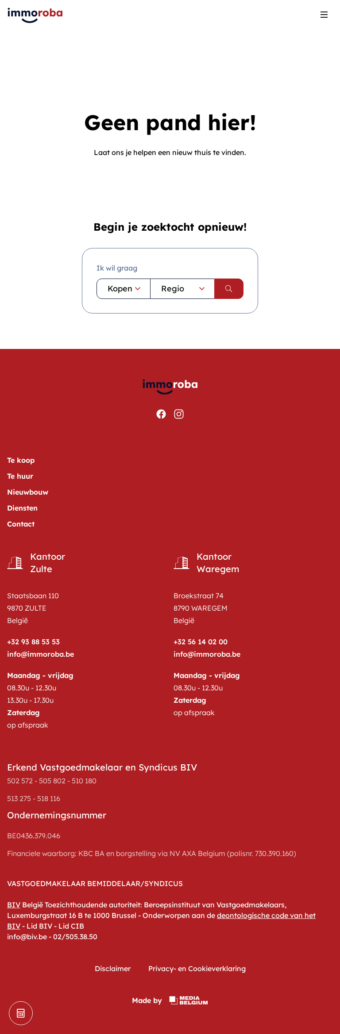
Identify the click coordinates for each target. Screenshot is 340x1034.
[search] (228, 289)
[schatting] (21, 1013)
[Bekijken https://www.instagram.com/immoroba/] (179, 414)
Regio (172, 288)
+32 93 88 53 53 (33, 641)
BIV (13, 904)
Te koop (21, 460)
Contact (21, 523)
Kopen (120, 288)
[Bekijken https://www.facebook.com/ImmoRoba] (161, 414)
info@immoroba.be (40, 654)
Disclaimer (113, 968)
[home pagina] (35, 14)
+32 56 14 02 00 (201, 641)
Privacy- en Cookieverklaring (197, 968)
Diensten (22, 507)
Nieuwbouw (27, 492)
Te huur (20, 476)
